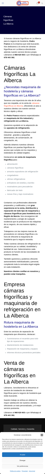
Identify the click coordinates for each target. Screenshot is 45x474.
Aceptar (22, 455)
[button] (42, 435)
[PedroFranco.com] (22, 3)
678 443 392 (9, 57)
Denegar (22, 460)
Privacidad (25, 471)
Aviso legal (32, 471)
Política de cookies (15, 471)
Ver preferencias (22, 466)
